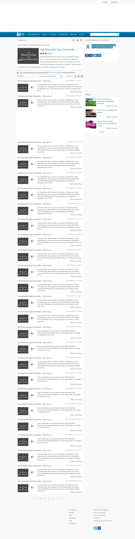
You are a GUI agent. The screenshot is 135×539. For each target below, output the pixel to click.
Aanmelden (114, 2)
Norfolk (99, 112)
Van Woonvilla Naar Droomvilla (57, 49)
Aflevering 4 (47, 158)
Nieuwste (19, 76)
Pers (70, 521)
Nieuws (71, 512)
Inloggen (105, 2)
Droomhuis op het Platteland (107, 110)
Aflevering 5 (47, 142)
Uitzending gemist (33, 34)
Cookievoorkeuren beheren (103, 521)
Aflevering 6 (47, 96)
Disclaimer (97, 518)
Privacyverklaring (99, 512)
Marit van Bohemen (67, 62)
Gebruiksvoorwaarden (101, 510)
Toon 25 (68, 76)
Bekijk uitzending (76, 92)
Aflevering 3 (47, 173)
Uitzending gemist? (98, 45)
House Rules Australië (105, 121)
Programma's (63, 34)
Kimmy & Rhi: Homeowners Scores (107, 125)
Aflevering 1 (47, 204)
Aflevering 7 (47, 81)
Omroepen (72, 510)
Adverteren (72, 523)
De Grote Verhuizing (104, 99)
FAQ (70, 515)
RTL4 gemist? (110, 45)
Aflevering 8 (47, 219)
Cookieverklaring (99, 515)
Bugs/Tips (72, 518)
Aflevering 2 (47, 188)
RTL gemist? (96, 47)
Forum (81, 34)
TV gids (44, 34)
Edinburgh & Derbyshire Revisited (105, 102)
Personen (73, 34)
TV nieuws (52, 34)
